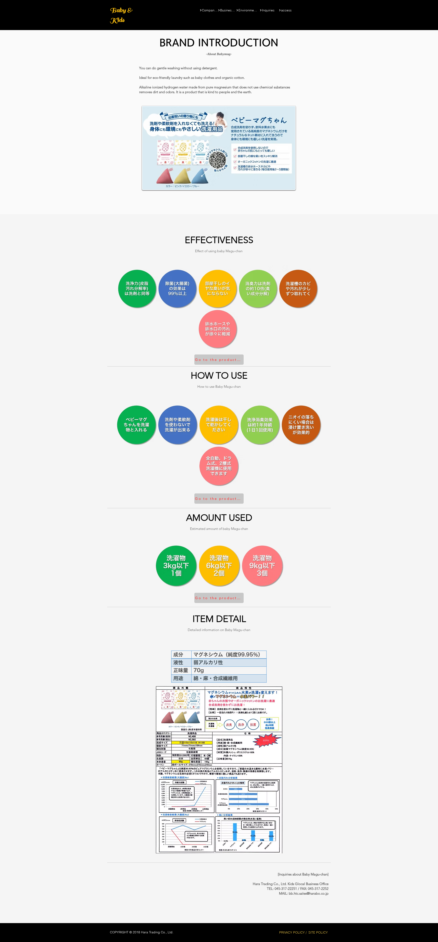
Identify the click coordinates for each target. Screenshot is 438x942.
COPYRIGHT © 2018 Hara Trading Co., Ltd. (141, 932)
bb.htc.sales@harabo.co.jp (308, 893)
